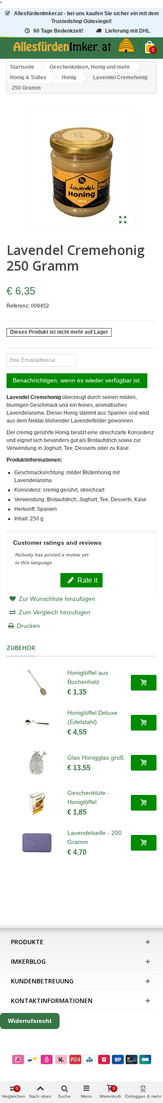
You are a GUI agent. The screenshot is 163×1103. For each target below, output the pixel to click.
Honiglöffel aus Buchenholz (87, 677)
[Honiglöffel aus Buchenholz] (37, 682)
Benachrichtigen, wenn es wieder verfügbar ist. (77, 380)
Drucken (28, 625)
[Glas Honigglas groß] (37, 762)
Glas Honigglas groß (95, 757)
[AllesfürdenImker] (76, 48)
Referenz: (18, 306)
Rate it (86, 580)
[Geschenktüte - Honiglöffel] (37, 802)
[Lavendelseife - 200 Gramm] (37, 842)
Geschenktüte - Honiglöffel (88, 797)
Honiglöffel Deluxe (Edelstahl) (92, 717)
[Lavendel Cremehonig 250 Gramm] (123, 220)
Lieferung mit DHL (127, 31)
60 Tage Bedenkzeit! (58, 31)
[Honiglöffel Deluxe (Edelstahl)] (37, 722)
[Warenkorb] (143, 683)
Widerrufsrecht (30, 1020)
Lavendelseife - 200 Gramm (94, 837)
